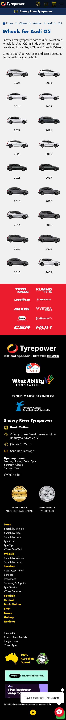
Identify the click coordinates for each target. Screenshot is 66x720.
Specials (9, 595)
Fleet (7, 608)
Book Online (12, 604)
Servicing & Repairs (14, 583)
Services (9, 566)
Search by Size (12, 533)
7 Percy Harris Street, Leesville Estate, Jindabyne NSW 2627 (33, 436)
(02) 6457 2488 (20, 444)
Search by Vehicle (14, 528)
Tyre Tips (9, 545)
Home (9, 23)
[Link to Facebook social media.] (33, 713)
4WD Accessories (14, 570)
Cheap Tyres (10, 645)
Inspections (10, 579)
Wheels (9, 554)
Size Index (9, 633)
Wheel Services (12, 591)
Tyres (7, 524)
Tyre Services (11, 587)
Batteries (8, 574)
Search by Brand (13, 537)
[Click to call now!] (38, 4)
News (8, 613)
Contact (9, 600)
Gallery (9, 617)
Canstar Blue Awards (15, 637)
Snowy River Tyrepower (35, 11)
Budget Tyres (11, 641)
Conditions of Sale (42, 704)
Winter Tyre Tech (13, 549)
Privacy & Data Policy (23, 704)
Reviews (9, 621)
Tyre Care (9, 541)
